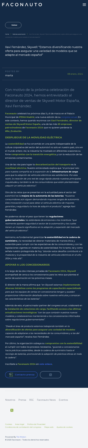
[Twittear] (50, 375)
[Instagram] (22, 411)
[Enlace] (22, 4)
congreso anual (69, 117)
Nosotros (10, 400)
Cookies (8, 424)
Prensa (22, 400)
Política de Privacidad (36, 424)
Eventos (63, 400)
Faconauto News (46, 400)
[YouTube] (17, 410)
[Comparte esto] (44, 375)
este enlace (45, 364)
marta (9, 75)
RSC (31, 400)
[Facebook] (6, 410)
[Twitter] (11, 410)
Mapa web (49, 427)
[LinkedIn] (27, 410)
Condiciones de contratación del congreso (23, 427)
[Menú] (84, 4)
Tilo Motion (21, 437)
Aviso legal (19, 424)
